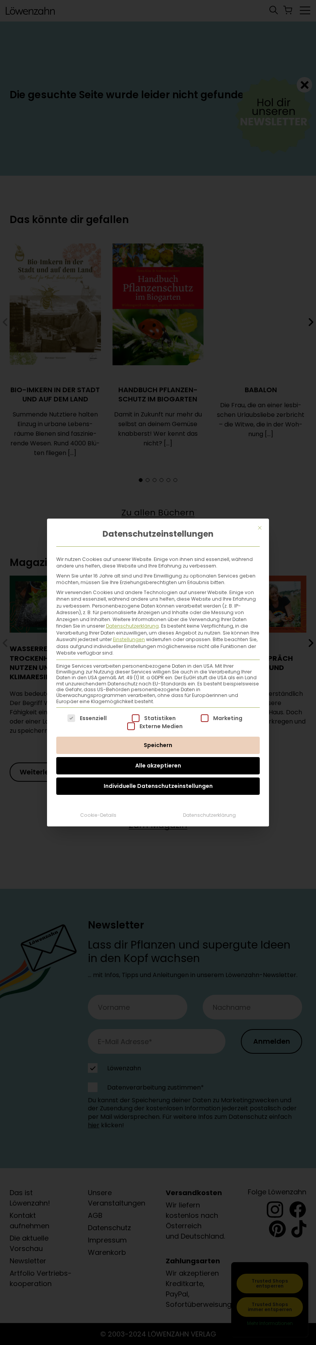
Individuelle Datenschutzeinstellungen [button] (158, 786)
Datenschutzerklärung (132, 626)
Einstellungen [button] (129, 639)
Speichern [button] (158, 745)
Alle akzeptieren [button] (158, 765)
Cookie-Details (98, 815)
